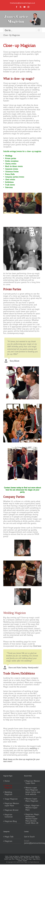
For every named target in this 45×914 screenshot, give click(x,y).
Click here (37, 646)
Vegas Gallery (36, 859)
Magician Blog (11, 821)
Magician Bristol (11, 810)
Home (7, 781)
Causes (20, 860)
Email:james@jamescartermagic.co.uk (22, 3)
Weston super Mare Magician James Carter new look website (32, 791)
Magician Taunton (20, 859)
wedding (33, 748)
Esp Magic (29, 859)
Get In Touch (29, 836)
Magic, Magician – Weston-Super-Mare (33, 807)
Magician (8, 841)
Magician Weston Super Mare (32, 782)
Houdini (25, 860)
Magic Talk (9, 837)
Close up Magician (14, 856)
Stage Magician (11, 799)
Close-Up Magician (8, 786)
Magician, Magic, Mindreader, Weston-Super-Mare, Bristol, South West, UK (32, 818)
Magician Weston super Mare (12, 804)
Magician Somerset (9, 815)
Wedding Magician (8, 793)
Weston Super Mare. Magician (31, 800)
